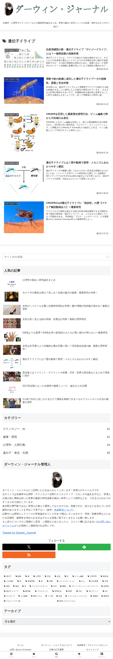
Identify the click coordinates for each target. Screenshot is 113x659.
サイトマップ (92, 649)
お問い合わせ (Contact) (20, 649)
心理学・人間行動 (56, 444)
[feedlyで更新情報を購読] (84, 547)
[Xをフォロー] (28, 547)
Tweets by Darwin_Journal (19, 532)
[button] (107, 257)
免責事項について (63, 510)
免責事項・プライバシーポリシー (92, 645)
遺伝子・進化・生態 (56, 452)
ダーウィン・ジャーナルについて (56, 645)
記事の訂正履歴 (56, 649)
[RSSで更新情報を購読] (28, 555)
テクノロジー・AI (56, 428)
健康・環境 (56, 436)
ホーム (20, 645)
